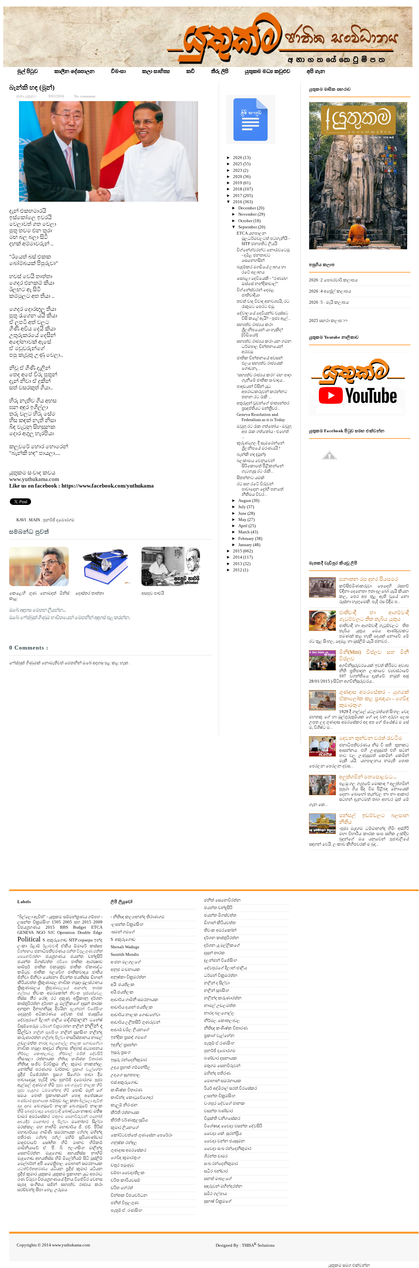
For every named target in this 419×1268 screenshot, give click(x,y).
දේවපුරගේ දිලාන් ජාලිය (39, 1019)
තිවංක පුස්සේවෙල (86, 993)
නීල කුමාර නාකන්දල (81, 1064)
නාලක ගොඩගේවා (86, 1043)
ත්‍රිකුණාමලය (28, 987)
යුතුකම (44, 1173)
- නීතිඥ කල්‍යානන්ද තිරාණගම (137, 916)
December (247, 207)
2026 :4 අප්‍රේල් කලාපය (330, 291)
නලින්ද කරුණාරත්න (223, 997)
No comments (84, 96)
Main (35, 519)
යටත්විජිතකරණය (32, 1169)
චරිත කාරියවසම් (125, 1180)
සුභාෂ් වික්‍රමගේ (217, 1201)
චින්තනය (25, 951)
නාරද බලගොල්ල (53, 1043)
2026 (238, 157)
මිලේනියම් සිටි (76, 1158)
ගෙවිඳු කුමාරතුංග (125, 1157)
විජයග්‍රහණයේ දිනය (55, 1179)
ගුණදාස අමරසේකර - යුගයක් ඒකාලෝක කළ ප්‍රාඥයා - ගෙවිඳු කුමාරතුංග (374, 698)
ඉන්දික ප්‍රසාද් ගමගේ (129, 1037)
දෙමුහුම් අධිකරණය (36, 1013)
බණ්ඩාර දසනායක (32, 1101)
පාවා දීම (93, 1074)
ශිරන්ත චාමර (216, 1155)
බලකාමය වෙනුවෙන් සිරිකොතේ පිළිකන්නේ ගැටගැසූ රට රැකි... (260, 465)
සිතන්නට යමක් (250, 477)
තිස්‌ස (22, 998)
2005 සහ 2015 (77, 922)
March (244, 531)
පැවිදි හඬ (47, 1079)
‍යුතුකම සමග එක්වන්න (349, 1265)
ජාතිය (97, 972)
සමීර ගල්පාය (215, 1193)
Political (29, 939)
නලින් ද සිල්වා (216, 982)
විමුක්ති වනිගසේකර (222, 1118)
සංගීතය (37, 1184)
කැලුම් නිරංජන (124, 1104)
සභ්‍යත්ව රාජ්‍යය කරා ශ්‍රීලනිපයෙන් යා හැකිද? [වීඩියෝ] (260, 329)
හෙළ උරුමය (55, 1189)
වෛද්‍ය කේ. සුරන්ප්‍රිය (223, 1133)
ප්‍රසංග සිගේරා (66, 1074)
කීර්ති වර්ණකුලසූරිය (129, 1119)
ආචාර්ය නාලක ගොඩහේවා (135, 1014)
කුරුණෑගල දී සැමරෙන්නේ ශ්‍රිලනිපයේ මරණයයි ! (260, 445)
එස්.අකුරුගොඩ (124, 1082)
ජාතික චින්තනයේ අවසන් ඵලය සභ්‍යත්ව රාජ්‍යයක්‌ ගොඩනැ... (260, 363)
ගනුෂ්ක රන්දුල (124, 1142)
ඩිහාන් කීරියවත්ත (220, 922)
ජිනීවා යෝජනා (44, 977)
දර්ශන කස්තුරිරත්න (221, 937)
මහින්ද (82, 1132)
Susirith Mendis (125, 954)
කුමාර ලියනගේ (125, 1127)
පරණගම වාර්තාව (52, 1069)
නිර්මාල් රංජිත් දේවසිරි (81, 1054)
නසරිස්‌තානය (78, 1037)
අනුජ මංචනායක (125, 969)
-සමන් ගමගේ (123, 931)
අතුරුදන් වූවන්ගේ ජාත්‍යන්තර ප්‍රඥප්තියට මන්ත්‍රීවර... (263, 406)
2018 (238, 189)
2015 (238, 550)
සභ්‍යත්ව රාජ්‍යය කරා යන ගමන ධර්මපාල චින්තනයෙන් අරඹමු (264, 346)
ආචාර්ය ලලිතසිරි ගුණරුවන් (135, 1022)
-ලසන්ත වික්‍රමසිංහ (127, 924)
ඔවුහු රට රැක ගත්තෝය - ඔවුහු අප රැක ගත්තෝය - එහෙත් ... (264, 431)
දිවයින (61, 1008)
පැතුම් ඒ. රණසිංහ (126, 1210)
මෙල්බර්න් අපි (30, 1163)
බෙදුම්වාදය (34, 1111)
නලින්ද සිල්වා (53, 1038)
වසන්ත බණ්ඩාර (218, 1110)
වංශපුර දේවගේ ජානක (224, 1103)
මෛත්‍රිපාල (54, 1163)
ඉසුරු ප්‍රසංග (121, 1052)
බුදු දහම (24, 1106)
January (245, 544)
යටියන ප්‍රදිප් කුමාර (68, 1168)
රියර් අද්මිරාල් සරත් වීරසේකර (230, 1088)
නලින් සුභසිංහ (74, 1032)
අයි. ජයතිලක (123, 984)
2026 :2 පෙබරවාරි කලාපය (333, 279)
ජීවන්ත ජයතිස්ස (74, 977)
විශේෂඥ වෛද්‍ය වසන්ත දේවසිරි (233, 1125)
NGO (40, 932)
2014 (238, 557)
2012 (238, 569)
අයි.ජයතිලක (122, 992)
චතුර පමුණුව (122, 1165)
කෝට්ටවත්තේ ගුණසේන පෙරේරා (141, 1135)
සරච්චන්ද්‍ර (26, 1189)
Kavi (21, 519)
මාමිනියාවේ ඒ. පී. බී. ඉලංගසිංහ (51, 1147)
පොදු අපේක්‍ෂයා (86, 1095)
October (245, 220)
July (242, 506)
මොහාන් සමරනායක (83, 1163)
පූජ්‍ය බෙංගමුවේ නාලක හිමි (79, 1085)
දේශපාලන (75, 1019)
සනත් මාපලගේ (218, 1178)
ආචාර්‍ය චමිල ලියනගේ (130, 1029)
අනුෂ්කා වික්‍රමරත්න (128, 976)
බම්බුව (55, 1100)
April (243, 525)
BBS (64, 927)
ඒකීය (66, 945)
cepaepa (85, 940)
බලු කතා (70, 1100)
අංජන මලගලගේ (126, 961)
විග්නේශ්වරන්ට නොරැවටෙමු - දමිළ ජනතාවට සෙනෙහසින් (263, 255)
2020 (238, 176)
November (248, 214)
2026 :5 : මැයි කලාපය (329, 302)
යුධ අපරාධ (92, 1173)
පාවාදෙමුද (26, 1079)
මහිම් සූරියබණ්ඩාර (83, 1137)
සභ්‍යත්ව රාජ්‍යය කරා (81, 1184)
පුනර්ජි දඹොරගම (58, 519)
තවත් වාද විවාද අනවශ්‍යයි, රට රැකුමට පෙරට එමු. (263, 304)
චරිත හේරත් (122, 1187)
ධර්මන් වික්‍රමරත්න (55, 1026)
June (242, 513)
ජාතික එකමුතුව (50, 966)
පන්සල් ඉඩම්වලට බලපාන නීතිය (374, 819)
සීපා (39, 1189)
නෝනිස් (24, 1069)
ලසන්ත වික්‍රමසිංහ (219, 1095)
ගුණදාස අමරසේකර (128, 1150)
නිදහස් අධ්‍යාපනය (86, 1048)
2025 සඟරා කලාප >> (328, 320)
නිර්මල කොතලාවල (35, 1054)
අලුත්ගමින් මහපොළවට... (368, 776)
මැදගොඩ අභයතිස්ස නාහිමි (74, 1153)
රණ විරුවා (27, 1179)
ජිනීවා (22, 977)
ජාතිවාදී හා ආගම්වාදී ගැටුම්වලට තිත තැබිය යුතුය (374, 616)
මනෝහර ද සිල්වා (50, 1122)
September (248, 226)
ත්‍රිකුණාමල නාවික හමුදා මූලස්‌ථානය (70, 982)
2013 (238, 563)
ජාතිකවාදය (78, 972)
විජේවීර (81, 1179)
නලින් (77, 1026)
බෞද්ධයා (71, 1111)
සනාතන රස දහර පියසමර (368, 579)
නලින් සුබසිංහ (46, 1032)
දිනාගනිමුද (42, 1008)
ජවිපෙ (62, 962)
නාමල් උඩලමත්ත (220, 1005)
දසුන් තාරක (91, 1003)
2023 (238, 170)
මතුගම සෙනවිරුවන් (70, 1117)
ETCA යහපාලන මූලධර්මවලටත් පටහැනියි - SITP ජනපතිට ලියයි (263, 238)
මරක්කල (25, 1126)
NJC (51, 933)
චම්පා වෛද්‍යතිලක (128, 1172)
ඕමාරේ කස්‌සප (88, 945)
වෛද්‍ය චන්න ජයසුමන (224, 1140)
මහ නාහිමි (46, 1126)
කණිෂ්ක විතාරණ (126, 1089)
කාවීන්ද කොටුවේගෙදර (132, 1097)
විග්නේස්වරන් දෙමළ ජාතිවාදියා (255, 292)
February (246, 538)
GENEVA (25, 932)
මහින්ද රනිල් (48, 1137)
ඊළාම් (35, 945)
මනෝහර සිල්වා (86, 1121)
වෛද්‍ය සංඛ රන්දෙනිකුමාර (227, 1148)
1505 (56, 922)
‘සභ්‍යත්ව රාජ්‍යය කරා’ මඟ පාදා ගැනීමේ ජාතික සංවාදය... (264, 377)
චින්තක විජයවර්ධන (129, 1195)
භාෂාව (86, 1111)
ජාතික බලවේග (49, 972)
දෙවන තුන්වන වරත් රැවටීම (370, 738)
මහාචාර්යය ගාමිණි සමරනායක (46, 1132)
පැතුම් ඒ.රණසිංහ (219, 1043)
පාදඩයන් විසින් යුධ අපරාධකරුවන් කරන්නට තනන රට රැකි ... (262, 391)
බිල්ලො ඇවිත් (90, 1101)
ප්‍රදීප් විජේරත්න (32, 1074)
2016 (238, 201)
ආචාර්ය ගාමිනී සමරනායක (134, 999)
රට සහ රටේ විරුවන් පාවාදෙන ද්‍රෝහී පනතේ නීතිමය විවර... (260, 489)
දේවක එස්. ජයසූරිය (82, 1013)
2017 (238, 195)
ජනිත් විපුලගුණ (79, 951)
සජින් (52, 1184)
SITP (73, 940)
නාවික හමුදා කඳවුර (35, 1048)
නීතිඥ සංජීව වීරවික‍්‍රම (38, 1064)
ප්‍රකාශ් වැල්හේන (87, 1069)
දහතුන (23, 1008)
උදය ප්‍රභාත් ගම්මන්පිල (131, 1067)
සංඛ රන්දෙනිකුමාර (221, 1163)
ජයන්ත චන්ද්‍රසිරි (86, 956)
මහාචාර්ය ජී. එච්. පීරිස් (81, 1126)
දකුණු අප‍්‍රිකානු (73, 998)
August (245, 500)
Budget (79, 927)
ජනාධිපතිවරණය (49, 951)
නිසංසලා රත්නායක (35, 1058)
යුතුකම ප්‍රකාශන (67, 1173)
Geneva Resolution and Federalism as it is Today (261, 417)
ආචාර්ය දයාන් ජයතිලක (132, 1007)
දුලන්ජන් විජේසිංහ (86, 1009)
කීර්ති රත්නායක (125, 1112)
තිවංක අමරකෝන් (50, 993)
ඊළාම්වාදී (50, 946)
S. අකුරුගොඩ (55, 940)
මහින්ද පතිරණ (217, 1073)
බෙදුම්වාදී (53, 1111)
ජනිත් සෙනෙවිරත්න (222, 900)
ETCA (96, 927)
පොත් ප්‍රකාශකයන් (49, 1095)
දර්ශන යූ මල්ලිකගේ (60, 1003)
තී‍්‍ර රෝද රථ (43, 998)
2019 (238, 182)
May (242, 519)
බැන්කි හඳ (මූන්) (32, 87)
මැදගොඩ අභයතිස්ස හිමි (39, 1158)
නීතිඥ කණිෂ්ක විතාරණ (80, 1059)
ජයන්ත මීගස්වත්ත (35, 961)
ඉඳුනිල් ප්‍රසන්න (124, 1044)
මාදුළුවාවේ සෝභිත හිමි (42, 1142)
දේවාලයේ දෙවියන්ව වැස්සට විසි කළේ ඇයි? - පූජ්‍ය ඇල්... (264, 316)
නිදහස (62, 1048)
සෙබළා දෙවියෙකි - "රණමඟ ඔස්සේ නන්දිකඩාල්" (262, 281)
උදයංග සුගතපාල (125, 1074)
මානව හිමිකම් (88, 1142)
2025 (238, 163)
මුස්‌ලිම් (96, 1158)
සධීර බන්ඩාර (216, 1171)
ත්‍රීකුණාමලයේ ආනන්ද (66, 988)
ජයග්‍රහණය (55, 956)
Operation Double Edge (79, 932)
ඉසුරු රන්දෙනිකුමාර (129, 1059)
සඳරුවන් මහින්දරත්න (223, 1186)
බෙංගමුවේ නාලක (50, 1105)
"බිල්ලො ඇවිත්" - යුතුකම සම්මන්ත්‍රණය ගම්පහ (58, 916)
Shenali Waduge (125, 946)
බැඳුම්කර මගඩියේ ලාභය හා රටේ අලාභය (261, 269)
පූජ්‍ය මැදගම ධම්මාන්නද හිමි (43, 1090)
